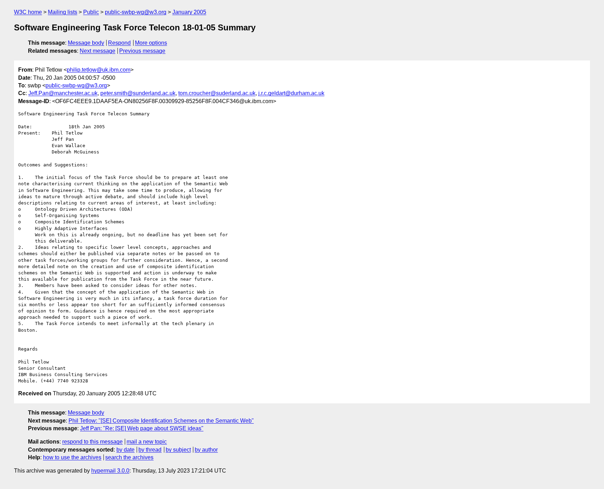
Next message (97, 51)
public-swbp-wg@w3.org (135, 12)
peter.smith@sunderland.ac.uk (137, 93)
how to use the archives (72, 457)
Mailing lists (62, 12)
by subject (178, 450)
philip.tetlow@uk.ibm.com (98, 70)
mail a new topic (147, 442)
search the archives (129, 457)
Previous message (142, 51)
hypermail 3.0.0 (110, 471)
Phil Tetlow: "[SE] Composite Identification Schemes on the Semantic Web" (161, 421)
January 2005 (189, 12)
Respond (119, 43)
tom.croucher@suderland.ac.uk (217, 93)
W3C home (28, 12)
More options (151, 43)
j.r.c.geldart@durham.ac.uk (291, 93)
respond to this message (92, 442)
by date (125, 450)
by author (206, 450)
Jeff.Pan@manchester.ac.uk (63, 93)
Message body (86, 43)
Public (91, 12)
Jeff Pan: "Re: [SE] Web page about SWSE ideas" (141, 428)
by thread (149, 450)
